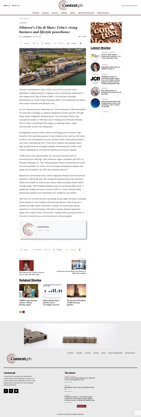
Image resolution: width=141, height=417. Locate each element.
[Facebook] (6, 391)
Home (21, 18)
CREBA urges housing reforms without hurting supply (28, 302)
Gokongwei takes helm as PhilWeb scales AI (110, 68)
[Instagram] (11, 391)
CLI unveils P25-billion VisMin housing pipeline (76, 302)
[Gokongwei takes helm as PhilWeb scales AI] (95, 67)
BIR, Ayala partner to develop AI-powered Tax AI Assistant (111, 92)
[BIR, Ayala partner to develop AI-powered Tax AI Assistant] (95, 91)
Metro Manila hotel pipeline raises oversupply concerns (51, 302)
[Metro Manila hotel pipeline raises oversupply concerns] (52, 290)
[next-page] (23, 312)
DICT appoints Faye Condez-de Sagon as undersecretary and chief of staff (31, 273)
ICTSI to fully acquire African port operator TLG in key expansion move (111, 56)
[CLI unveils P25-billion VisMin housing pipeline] (76, 290)
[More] (80, 43)
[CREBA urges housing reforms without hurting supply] (28, 290)
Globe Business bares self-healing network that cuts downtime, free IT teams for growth (111, 104)
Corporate (104, 64)
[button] (16, 5)
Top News (104, 74)
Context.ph (28, 36)
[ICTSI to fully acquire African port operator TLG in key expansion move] (95, 55)
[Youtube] (16, 391)
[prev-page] (20, 312)
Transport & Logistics (108, 52)
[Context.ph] (20, 36)
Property (26, 18)
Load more (106, 111)
